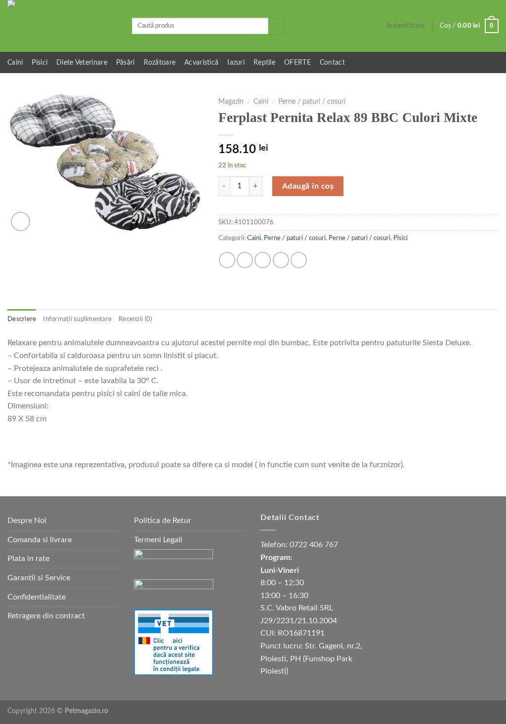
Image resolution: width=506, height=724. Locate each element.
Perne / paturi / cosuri (311, 101)
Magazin (231, 101)
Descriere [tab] (21, 319)
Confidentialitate (36, 597)
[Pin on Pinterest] (281, 260)
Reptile (264, 62)
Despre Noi (26, 520)
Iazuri (236, 62)
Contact (332, 62)
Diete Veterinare (81, 62)
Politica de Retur (162, 520)
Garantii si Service (38, 578)
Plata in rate (28, 559)
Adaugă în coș (308, 186)
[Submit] (276, 26)
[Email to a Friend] (262, 260)
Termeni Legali (158, 540)
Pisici (39, 62)
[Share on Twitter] (245, 260)
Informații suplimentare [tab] (77, 319)
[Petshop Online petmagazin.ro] (62, 26)
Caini (15, 62)
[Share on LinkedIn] (299, 260)
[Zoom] (20, 221)
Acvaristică (201, 62)
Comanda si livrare (39, 540)
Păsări (125, 62)
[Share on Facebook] (227, 260)
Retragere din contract (46, 616)
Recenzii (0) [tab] (135, 319)
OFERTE (297, 62)
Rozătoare (160, 62)
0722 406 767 (314, 545)
